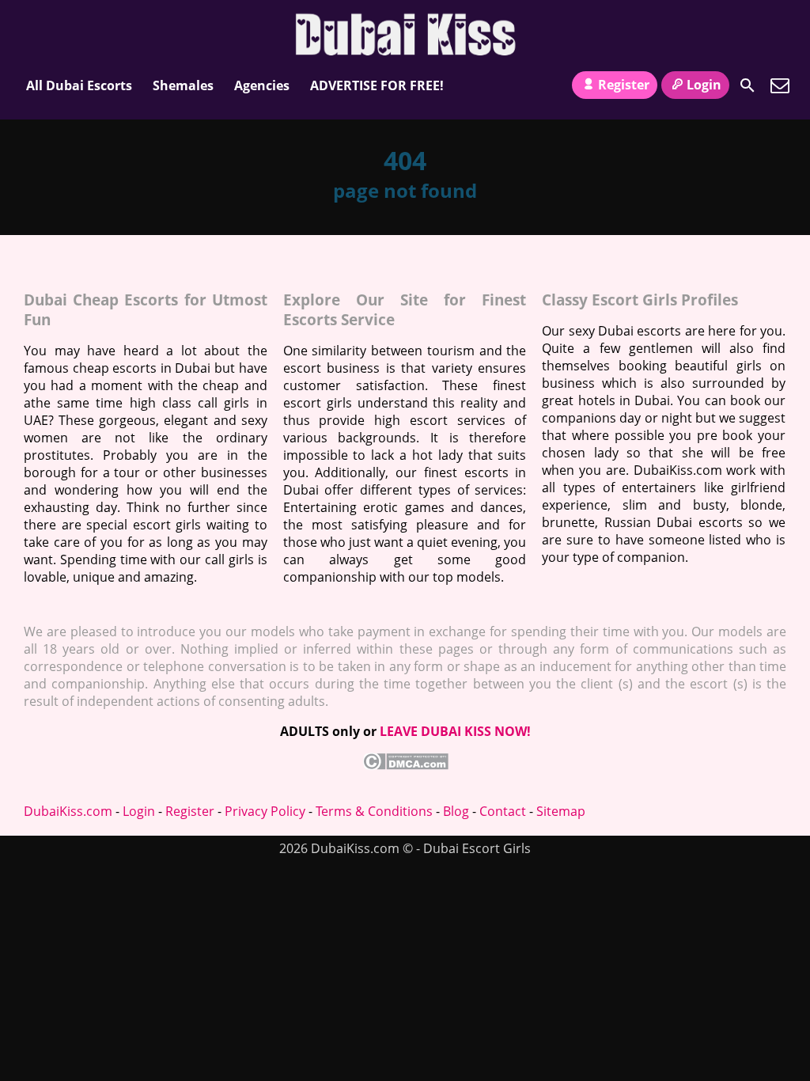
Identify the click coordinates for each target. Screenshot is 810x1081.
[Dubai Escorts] (405, 34)
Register (623, 84)
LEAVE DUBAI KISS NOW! (455, 731)
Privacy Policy (265, 811)
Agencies (262, 85)
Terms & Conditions (374, 811)
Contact (502, 811)
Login (704, 84)
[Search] (747, 85)
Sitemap (560, 811)
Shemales (183, 85)
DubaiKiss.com (68, 811)
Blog (456, 811)
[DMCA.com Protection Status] (405, 765)
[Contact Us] (780, 85)
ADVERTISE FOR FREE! (377, 85)
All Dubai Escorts (79, 85)
